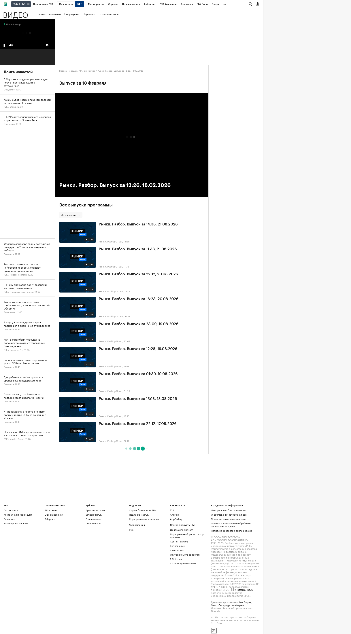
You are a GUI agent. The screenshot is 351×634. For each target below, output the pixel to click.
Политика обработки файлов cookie (231, 530)
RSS (131, 529)
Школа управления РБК (183, 563)
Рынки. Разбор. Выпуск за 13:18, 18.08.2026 (138, 399)
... (224, 3)
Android (174, 514)
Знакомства (177, 550)
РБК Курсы (176, 559)
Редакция (9, 519)
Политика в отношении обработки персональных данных (231, 524)
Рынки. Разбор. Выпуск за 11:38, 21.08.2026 (138, 249)
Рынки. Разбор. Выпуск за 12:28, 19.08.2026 (138, 349)
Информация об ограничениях (228, 510)
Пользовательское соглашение (228, 519)
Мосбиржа (245, 602)
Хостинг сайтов (179, 541)
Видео (15, 13)
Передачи (89, 14)
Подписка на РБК (139, 514)
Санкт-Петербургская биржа (227, 605)
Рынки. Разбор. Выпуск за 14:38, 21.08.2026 (138, 224)
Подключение (93, 523)
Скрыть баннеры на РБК (142, 510)
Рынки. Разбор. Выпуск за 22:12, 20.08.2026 (138, 274)
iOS (172, 510)
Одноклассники (54, 514)
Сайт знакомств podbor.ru (185, 554)
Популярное (71, 14)
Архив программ (95, 510)
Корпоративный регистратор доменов (186, 535)
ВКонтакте (50, 510)
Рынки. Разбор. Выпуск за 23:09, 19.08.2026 (138, 324)
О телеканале (93, 519)
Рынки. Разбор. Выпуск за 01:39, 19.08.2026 (138, 374)
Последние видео (109, 14)
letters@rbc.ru (245, 589)
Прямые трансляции (48, 14)
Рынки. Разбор (87, 70)
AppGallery (176, 519)
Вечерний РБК (94, 514)
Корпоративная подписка (144, 519)
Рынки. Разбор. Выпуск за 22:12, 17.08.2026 (138, 424)
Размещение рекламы (16, 523)
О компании (11, 510)
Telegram (50, 519)
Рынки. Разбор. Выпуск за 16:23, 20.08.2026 (138, 299)
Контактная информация (18, 514)
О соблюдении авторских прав (229, 514)
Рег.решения (177, 545)
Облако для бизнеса (181, 529)
